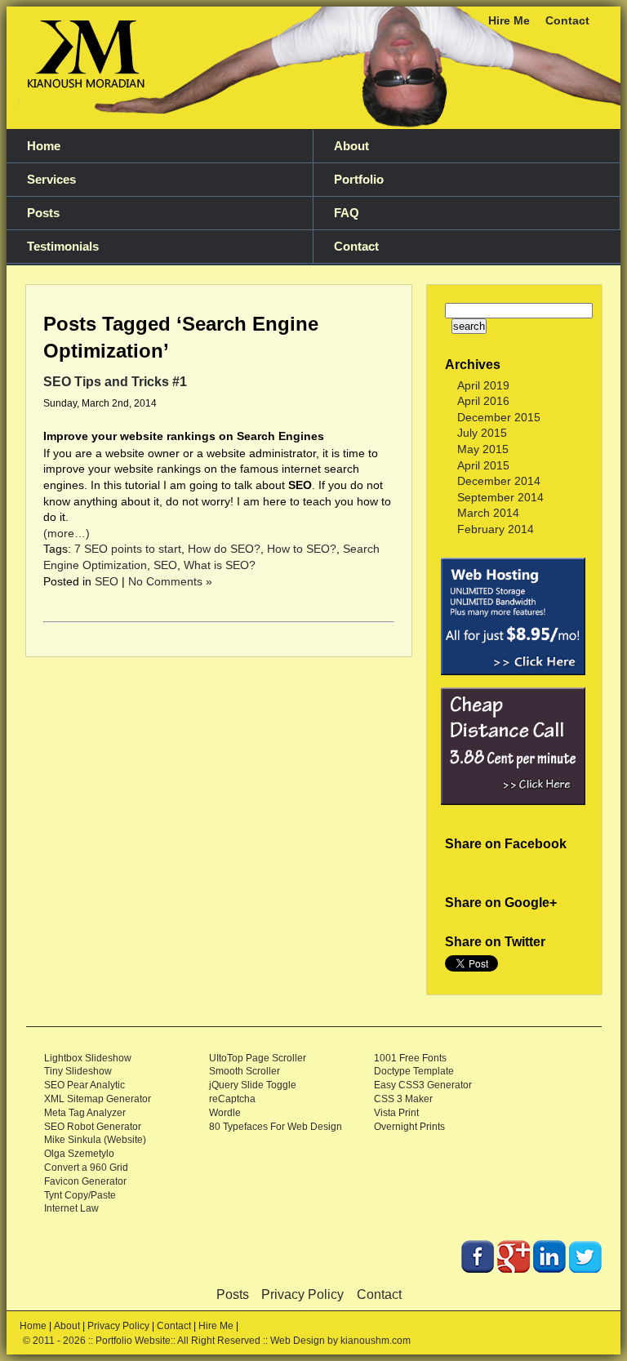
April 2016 (483, 400)
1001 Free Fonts (410, 1058)
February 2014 (495, 529)
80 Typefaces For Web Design (275, 1126)
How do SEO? (224, 548)
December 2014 (498, 480)
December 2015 (498, 417)
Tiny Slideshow (78, 1071)
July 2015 (482, 432)
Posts (43, 213)
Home (43, 146)
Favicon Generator (85, 1181)
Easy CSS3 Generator (423, 1085)
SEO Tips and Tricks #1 (115, 381)
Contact (567, 20)
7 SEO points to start (127, 548)
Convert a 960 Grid (86, 1167)
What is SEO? (220, 565)
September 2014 (500, 497)
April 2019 (483, 385)
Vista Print (396, 1113)
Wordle (225, 1113)
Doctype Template (414, 1071)
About (351, 146)
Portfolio (359, 179)
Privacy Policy (302, 1294)
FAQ (346, 213)
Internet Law (71, 1208)
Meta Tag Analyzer (85, 1113)
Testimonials (63, 246)
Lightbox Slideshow (87, 1058)
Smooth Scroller (244, 1071)
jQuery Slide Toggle (252, 1085)
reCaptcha (232, 1099)
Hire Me (509, 20)
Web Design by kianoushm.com (340, 1340)
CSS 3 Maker (403, 1099)
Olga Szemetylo (79, 1153)
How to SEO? (301, 548)
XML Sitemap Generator (97, 1099)
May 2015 (483, 449)
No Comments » (170, 581)
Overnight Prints (409, 1126)
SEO (165, 565)
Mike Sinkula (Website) (95, 1139)
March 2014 (488, 512)
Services (51, 179)
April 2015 (483, 465)
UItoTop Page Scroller (257, 1058)
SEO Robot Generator (92, 1126)
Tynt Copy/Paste (80, 1195)
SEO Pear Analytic (84, 1085)
